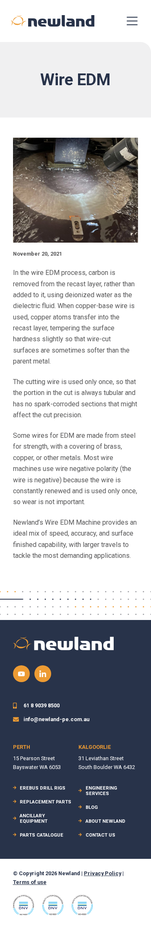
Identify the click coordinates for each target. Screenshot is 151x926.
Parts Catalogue (41, 835)
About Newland (105, 821)
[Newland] (52, 20)
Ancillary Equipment (33, 818)
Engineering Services (101, 790)
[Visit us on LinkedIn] (42, 673)
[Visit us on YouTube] (21, 673)
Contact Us (100, 835)
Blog (92, 807)
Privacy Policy (102, 873)
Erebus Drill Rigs (42, 788)
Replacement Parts (45, 802)
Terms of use (30, 882)
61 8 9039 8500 (41, 705)
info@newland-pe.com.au (56, 719)
